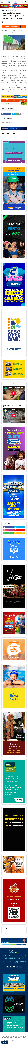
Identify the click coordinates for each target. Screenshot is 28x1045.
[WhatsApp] (16, 114)
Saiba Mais (11, 1040)
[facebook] (7, 967)
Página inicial (4, 10)
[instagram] (17, 967)
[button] (2, 2)
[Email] (19, 114)
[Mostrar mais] (22, 114)
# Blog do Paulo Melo (13, 10)
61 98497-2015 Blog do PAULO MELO (9, 110)
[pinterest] (20, 967)
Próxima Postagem (21, 137)
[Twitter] (13, 114)
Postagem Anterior (6, 137)
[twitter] (11, 967)
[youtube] (14, 967)
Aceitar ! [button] (4, 1042)
